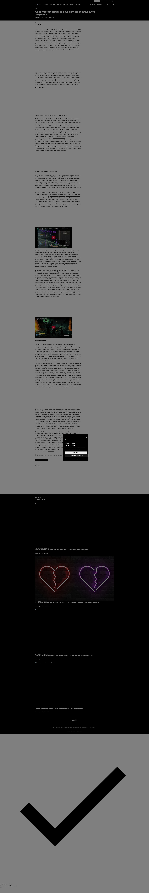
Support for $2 (76, 452)
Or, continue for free (75, 459)
